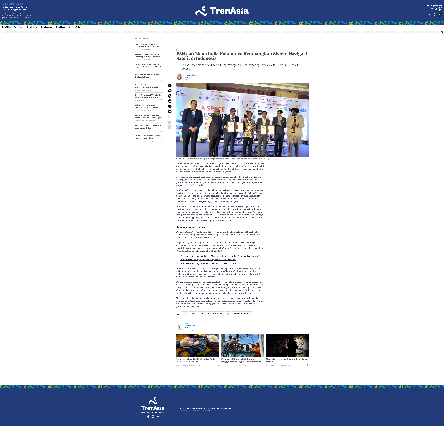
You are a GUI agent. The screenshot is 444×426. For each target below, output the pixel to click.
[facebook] (170, 85)
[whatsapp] (170, 96)
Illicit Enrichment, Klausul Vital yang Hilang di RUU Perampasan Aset (148, 128)
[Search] (435, 14)
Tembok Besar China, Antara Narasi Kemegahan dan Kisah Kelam (147, 46)
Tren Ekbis (6, 27)
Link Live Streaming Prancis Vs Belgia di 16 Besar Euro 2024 (208, 260)
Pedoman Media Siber (224, 408)
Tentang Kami (184, 408)
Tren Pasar (18, 27)
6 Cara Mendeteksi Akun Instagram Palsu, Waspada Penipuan (146, 87)
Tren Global (60, 27)
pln (185, 314)
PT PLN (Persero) (215, 314)
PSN (201, 314)
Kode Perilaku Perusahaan (205, 408)
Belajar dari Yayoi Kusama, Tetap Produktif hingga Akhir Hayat (147, 107)
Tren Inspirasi (46, 27)
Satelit (193, 314)
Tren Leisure (32, 27)
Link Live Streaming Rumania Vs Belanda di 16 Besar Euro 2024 (209, 263)
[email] (170, 106)
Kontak (192, 408)
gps (228, 314)
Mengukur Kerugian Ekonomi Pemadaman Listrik (287, 360)
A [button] (169, 123)
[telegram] (170, 101)
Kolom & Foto (74, 27)
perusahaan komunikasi (242, 314)
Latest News (141, 38)
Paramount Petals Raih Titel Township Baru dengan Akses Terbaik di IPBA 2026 (147, 56)
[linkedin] (170, 111)
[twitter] (170, 90)
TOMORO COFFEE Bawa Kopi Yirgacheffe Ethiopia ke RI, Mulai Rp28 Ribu (148, 67)
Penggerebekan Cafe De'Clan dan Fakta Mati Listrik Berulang (195, 360)
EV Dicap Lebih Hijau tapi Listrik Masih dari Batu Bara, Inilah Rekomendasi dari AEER (220, 256)
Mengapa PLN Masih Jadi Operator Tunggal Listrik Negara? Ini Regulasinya (241, 360)
